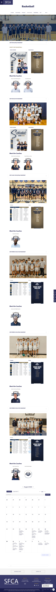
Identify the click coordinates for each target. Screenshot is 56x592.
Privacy (45, 589)
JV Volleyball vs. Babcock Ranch (33, 537)
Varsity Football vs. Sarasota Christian (40, 544)
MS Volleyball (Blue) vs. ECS (34, 534)
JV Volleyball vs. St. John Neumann (21, 549)
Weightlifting (36, 12)
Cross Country (29, 12)
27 (32, 529)
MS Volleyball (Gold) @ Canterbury (21, 544)
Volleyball (23, 12)
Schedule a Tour (47, 580)
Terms (48, 589)
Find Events (47, 494)
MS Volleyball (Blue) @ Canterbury (21, 546)
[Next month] (33, 486)
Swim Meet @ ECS (47, 531)
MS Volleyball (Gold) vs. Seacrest (21, 531)
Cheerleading (17, 12)
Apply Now (48, 581)
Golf (40, 12)
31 (13, 541)
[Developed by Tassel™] (51, 590)
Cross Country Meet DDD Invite (47, 544)
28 (38, 529)
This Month (9, 491)
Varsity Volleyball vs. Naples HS (15, 549)
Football (12, 12)
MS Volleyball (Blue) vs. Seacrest (21, 534)
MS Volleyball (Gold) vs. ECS (34, 531)
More (46, 12)
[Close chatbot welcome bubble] (42, 584)
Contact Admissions (47, 583)
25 (19, 529)
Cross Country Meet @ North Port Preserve (47, 533)
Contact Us (38, 571)
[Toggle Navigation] (1, 2)
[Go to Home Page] (8, 2)
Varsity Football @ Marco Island (40, 531)
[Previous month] (22, 486)
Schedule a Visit (17, 571)
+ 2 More (20, 551)
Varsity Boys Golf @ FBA (15, 544)
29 (45, 529)
